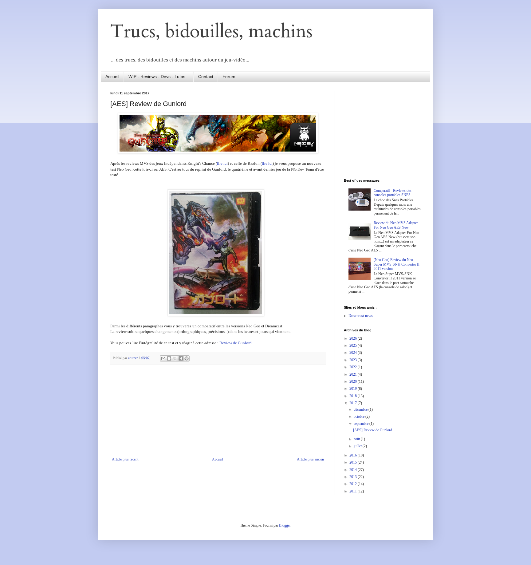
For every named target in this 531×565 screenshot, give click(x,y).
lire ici (222, 163)
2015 (353, 462)
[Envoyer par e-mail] (163, 358)
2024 (353, 352)
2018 (353, 396)
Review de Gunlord (235, 343)
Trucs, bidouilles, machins (211, 31)
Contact (205, 76)
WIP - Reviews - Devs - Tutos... (158, 76)
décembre (361, 409)
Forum (228, 76)
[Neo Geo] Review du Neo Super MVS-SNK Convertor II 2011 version (396, 264)
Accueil (112, 76)
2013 (353, 477)
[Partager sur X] (175, 358)
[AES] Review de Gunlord (372, 430)
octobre (359, 416)
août (357, 439)
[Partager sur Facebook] (181, 358)
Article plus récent (125, 459)
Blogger (284, 525)
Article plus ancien (310, 459)
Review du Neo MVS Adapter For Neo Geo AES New (396, 225)
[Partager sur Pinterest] (186, 358)
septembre (361, 423)
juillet (358, 446)
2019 (353, 388)
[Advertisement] (218, 411)
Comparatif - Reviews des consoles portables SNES (392, 192)
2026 (353, 338)
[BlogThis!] (169, 358)
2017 (353, 403)
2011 (353, 491)
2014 (353, 470)
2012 (353, 484)
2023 (353, 360)
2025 (353, 345)
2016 (353, 455)
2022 (353, 367)
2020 (353, 381)
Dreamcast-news (360, 316)
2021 (353, 374)
